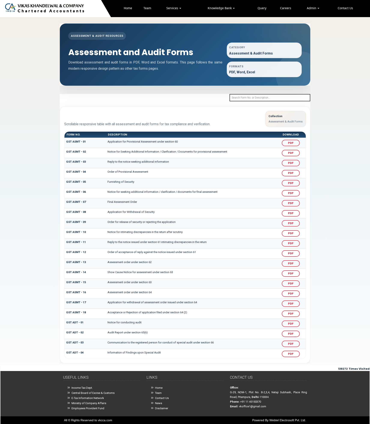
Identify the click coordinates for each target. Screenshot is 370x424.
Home (128, 8)
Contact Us (345, 8)
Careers (285, 8)
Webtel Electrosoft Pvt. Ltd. (287, 420)
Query (262, 8)
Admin (312, 8)
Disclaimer (161, 408)
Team (147, 8)
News (158, 403)
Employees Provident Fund (88, 408)
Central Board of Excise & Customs (93, 393)
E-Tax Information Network (88, 398)
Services (172, 8)
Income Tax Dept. (82, 387)
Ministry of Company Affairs (89, 403)
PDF (291, 142)
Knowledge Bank (220, 8)
